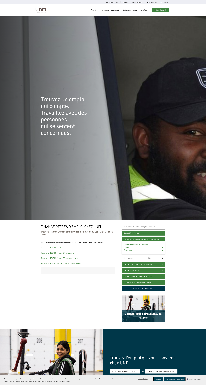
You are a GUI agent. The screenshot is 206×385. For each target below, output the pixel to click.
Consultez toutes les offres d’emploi (137, 283)
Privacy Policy (143, 379)
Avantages (144, 10)
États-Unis (128, 250)
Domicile (94, 10)
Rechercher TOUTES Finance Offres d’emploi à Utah (60, 258)
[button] (194, 379)
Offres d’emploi (160, 10)
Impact (125, 2)
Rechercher (162, 226)
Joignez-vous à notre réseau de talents (160, 371)
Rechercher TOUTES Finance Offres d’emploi (57, 253)
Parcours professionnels (110, 10)
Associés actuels (152, 2)
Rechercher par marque (131, 270)
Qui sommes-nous (112, 2)
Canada (127, 247)
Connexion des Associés (142, 289)
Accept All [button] (158, 379)
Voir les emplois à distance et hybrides (138, 276)
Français (165, 2)
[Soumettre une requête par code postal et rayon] (162, 258)
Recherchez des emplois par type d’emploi (137, 264)
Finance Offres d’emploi (131, 233)
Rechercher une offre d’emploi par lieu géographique (141, 239)
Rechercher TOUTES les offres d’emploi (56, 248)
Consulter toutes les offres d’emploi (124, 371)
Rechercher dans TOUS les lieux (136, 244)
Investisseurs (137, 2)
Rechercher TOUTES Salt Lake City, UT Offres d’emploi (61, 263)
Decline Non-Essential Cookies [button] (175, 379)
